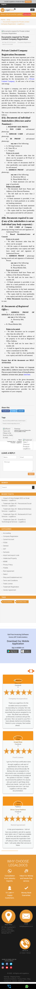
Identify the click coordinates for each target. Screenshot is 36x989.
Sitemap (6, 977)
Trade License (8, 584)
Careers (14, 981)
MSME (5, 561)
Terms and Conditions (10, 580)
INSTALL (28, 2)
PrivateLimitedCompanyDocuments (11, 423)
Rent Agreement (8, 571)
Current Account (8, 539)
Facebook (5, 411)
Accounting (7, 533)
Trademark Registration (11, 587)
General (5, 546)
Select (5, 574)
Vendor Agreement (9, 590)
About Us (21, 981)
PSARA (5, 568)
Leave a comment (7, 44)
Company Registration (24, 42)
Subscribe (26, 14)
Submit (31, 474)
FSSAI (5, 543)
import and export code (11, 555)
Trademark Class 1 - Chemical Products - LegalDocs (14, 442)
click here (27, 374)
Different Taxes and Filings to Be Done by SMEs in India (22, 431)
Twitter (13, 411)
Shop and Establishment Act (12, 577)
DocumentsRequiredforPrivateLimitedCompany (14, 420)
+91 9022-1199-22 (25, 953)
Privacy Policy (8, 565)
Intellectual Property (10, 558)
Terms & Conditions (10, 979)
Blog (28, 979)
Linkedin (21, 411)
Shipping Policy (15, 977)
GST (4, 549)
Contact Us (7, 981)
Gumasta (6, 552)
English (3, 4)
